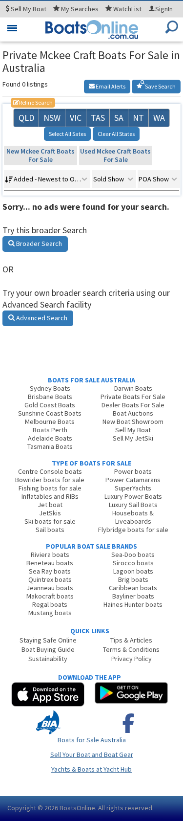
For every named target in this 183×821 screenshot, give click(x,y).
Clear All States (116, 133)
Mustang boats (50, 612)
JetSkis (50, 513)
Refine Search (33, 102)
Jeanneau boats (49, 587)
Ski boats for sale (50, 521)
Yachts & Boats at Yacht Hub (91, 769)
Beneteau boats (49, 562)
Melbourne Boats (50, 421)
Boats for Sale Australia (92, 739)
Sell (27, 8)
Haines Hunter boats (133, 604)
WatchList (127, 8)
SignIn (164, 8)
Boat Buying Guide (48, 649)
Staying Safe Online (48, 640)
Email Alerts (110, 86)
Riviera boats (50, 554)
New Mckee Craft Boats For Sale (40, 155)
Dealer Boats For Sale (133, 404)
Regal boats (49, 604)
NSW (52, 117)
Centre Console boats (50, 471)
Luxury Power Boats (133, 496)
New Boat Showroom (132, 421)
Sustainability (47, 658)
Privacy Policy (131, 658)
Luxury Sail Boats (133, 504)
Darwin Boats (133, 388)
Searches (80, 8)
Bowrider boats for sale (49, 479)
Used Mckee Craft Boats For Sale (115, 155)
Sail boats (50, 529)
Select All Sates (67, 133)
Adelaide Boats (50, 438)
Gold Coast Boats (49, 404)
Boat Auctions (133, 413)
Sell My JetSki (133, 438)
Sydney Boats (50, 388)
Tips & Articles (131, 640)
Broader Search (38, 243)
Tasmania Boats (50, 446)
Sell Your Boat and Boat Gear (91, 754)
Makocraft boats (50, 596)
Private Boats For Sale (133, 396)
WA (159, 117)
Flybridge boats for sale (133, 529)
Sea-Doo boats (133, 554)
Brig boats (133, 579)
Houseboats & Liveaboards (133, 517)
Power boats (133, 471)
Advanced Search (41, 317)
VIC (75, 117)
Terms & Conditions (131, 649)
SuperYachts (133, 488)
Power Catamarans (133, 479)
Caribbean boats (133, 587)
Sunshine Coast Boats (49, 413)
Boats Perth (50, 429)
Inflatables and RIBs (50, 496)
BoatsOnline (77, 807)
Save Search (160, 86)
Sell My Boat (133, 429)
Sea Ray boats (50, 571)
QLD (26, 117)
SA (118, 117)
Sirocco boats (133, 562)
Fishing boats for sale (50, 488)
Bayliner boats (133, 596)
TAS (98, 117)
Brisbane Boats (50, 396)
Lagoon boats (133, 571)
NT (138, 117)
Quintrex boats (50, 579)
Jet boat (50, 504)
